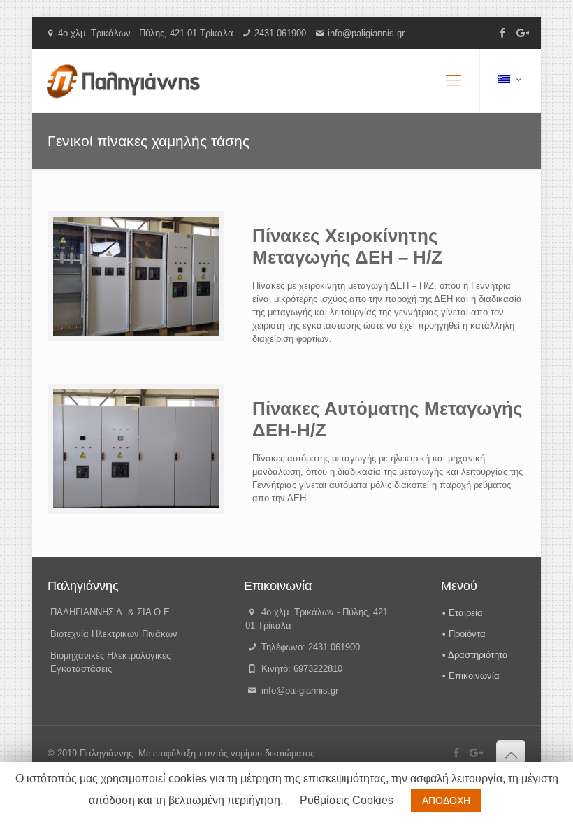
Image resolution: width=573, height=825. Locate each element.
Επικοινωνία (474, 675)
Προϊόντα (467, 634)
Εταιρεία (466, 613)
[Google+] (521, 32)
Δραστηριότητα (478, 655)
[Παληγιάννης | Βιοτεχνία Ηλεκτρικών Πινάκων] (123, 80)
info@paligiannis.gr (366, 33)
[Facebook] (502, 32)
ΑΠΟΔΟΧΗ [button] (446, 800)
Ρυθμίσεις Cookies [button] (346, 800)
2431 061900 (280, 33)
